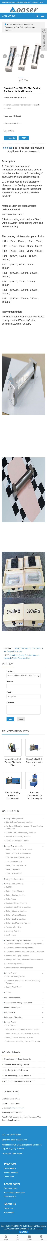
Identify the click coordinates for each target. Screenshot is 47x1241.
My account (9, 1212)
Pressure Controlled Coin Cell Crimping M (34, 795)
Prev (5, 56)
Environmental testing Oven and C (18, 1002)
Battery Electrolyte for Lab (16, 865)
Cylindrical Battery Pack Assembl (17, 940)
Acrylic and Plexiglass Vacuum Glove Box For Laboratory (24, 827)
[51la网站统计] (23, 1232)
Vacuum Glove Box (13, 927)
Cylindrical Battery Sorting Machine (20, 948)
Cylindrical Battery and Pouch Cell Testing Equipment (23, 981)
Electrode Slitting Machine (16, 903)
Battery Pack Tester (14, 987)
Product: (10, 671)
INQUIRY (11, 138)
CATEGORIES (9, 16)
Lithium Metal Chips (14, 861)
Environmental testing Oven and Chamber (23, 1041)
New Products (10, 1168)
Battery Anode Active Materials (18, 853)
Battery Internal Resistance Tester (20, 1037)
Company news (10, 1188)
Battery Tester (10, 973)
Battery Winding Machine (16, 915)
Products (18, 24)
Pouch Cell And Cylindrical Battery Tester (22, 1029)
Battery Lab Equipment (13, 819)
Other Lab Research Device (17, 840)
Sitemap (39, 1229)
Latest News (12, 1184)
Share (5, 1239)
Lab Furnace (11, 935)
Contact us (8, 1208)
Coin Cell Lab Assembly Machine (19, 822)
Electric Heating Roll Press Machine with (12, 795)
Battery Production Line (14, 879)
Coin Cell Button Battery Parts (18, 857)
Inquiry (29, 1239)
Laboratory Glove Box (13, 1017)
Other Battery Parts (14, 873)
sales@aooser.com (16, 1108)
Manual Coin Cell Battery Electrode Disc (13, 762)
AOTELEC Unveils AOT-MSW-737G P (19, 1081)
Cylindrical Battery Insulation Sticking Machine (24, 944)
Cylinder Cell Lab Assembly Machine (21, 832)
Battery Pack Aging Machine (17, 956)
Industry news (10, 1196)
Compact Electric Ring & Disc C (17, 1065)
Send (10, 719)
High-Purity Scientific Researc (16, 1070)
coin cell (8, 147)
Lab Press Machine (12, 998)
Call (17, 1239)
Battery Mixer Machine (15, 891)
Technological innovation (14, 1192)
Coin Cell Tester (12, 1025)
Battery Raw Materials (13, 846)
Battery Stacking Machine (16, 911)
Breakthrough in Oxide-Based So (17, 1059)
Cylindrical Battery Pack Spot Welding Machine (25, 952)
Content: (10, 703)
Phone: (10, 682)
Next (42, 56)
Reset (21, 719)
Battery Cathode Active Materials (19, 849)
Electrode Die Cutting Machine (18, 907)
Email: (9, 692)
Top (41, 1239)
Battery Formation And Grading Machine (22, 1033)
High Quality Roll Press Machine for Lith (34, 762)
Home (9, 24)
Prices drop (9, 1176)
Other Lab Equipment (13, 1007)
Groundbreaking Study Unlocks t (17, 1076)
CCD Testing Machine (15, 964)
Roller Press (11, 899)
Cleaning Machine (13, 931)
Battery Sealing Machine (16, 919)
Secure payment (11, 1172)
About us (10, 1204)
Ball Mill (9, 887)
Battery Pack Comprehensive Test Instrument (24, 960)
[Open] (44, 40)
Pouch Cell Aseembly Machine (18, 836)
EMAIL (25, 138)
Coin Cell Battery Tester (15, 976)
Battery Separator (13, 869)
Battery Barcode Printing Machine (19, 968)
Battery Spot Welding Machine (18, 923)
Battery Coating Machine (16, 895)
